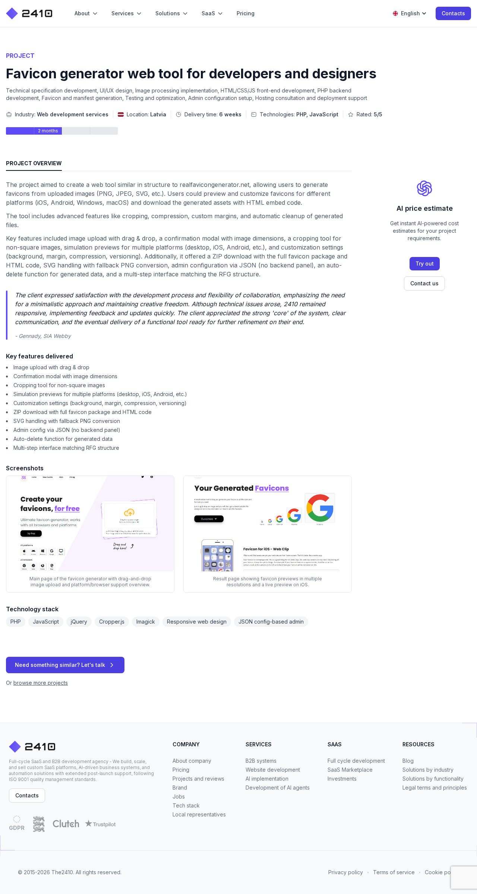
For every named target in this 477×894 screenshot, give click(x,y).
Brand (180, 787)
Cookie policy (442, 872)
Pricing (181, 769)
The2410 (62, 872)
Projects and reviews (198, 778)
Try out (425, 263)
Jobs (179, 796)
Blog (408, 760)
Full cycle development (356, 760)
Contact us (424, 283)
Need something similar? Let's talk (60, 665)
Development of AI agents (278, 787)
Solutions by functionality (433, 778)
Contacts (453, 13)
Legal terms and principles (434, 787)
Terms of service (394, 872)
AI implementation (267, 778)
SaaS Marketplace (350, 769)
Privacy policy (345, 872)
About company (192, 760)
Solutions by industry (428, 769)
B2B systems (261, 760)
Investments (342, 778)
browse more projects (40, 683)
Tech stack (186, 805)
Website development (273, 769)
